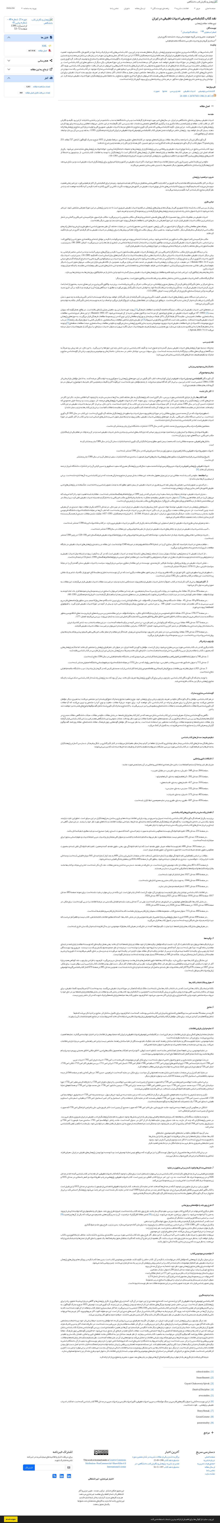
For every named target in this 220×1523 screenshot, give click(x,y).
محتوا (164, 91)
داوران (127, 8)
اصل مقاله (205, 106)
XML (44, 46)
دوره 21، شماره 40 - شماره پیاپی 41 (17, 21)
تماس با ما (114, 8)
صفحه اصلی (210, 8)
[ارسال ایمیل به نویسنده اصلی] (203, 31)
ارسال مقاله (140, 8)
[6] (197, 469)
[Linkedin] (69, 1477)
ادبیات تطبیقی (189, 91)
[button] (149, 1519)
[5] (68, 323)
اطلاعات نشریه (182, 8)
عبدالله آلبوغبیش (190, 32)
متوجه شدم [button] (11, 1519)
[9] (62, 1214)
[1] (136, 309)
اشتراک (29, 1467)
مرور (198, 8)
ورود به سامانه (29, 8)
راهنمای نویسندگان (160, 8)
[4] (68, 320)
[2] (207, 313)
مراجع (207, 1432)
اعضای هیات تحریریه (206, 1463)
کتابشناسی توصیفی (206, 91)
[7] (180, 497)
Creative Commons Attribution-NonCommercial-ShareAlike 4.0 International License (105, 1463)
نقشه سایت (210, 1474)
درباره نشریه (209, 1460)
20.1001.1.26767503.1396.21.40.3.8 (196, 96)
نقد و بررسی (175, 91)
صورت (156, 91)
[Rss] (54, 1477)
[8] (150, 1214)
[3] (144, 320)
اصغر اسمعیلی (210, 32)
